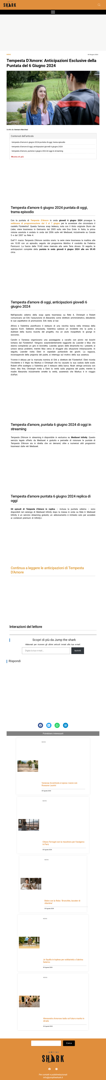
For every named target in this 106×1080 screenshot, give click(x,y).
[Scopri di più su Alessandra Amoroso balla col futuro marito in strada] (29, 1002)
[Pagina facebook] (49, 1069)
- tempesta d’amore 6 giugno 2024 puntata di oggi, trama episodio (38, 142)
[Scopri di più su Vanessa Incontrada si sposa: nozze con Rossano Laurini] (27, 766)
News (9, 54)
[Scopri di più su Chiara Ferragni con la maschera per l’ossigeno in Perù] (28, 825)
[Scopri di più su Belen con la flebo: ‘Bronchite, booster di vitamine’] (31, 884)
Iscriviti (77, 650)
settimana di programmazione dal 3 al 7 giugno (35, 223)
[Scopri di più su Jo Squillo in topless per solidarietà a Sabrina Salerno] (29, 943)
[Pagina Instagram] (56, 1069)
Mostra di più (17, 157)
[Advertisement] (53, 32)
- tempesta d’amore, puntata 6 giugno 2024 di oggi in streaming (37, 151)
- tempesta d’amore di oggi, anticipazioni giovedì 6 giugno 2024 (37, 147)
